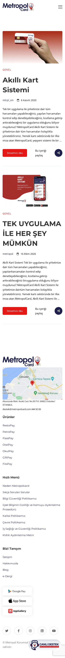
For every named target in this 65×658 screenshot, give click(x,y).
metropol (8, 253)
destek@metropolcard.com (17, 409)
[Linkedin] (42, 631)
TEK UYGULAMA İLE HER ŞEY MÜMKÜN (32, 233)
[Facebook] (18, 631)
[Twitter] (7, 631)
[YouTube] (54, 631)
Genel (7, 69)
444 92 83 (36, 409)
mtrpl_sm (8, 100)
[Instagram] (30, 631)
